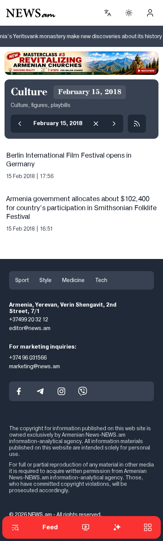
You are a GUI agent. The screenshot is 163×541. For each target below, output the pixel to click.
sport (22, 280)
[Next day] (114, 124)
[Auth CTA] (150, 13)
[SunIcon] (129, 13)
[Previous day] (20, 124)
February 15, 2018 (57, 123)
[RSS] (137, 124)
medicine (73, 280)
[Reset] (96, 124)
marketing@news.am (34, 366)
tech (101, 280)
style (45, 280)
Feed (50, 527)
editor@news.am (29, 329)
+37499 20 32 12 (28, 320)
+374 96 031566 (28, 358)
